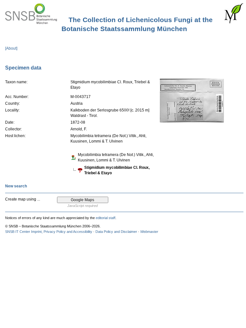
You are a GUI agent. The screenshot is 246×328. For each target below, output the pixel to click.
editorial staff (105, 218)
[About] (11, 48)
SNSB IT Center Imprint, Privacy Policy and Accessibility (48, 232)
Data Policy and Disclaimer (116, 232)
